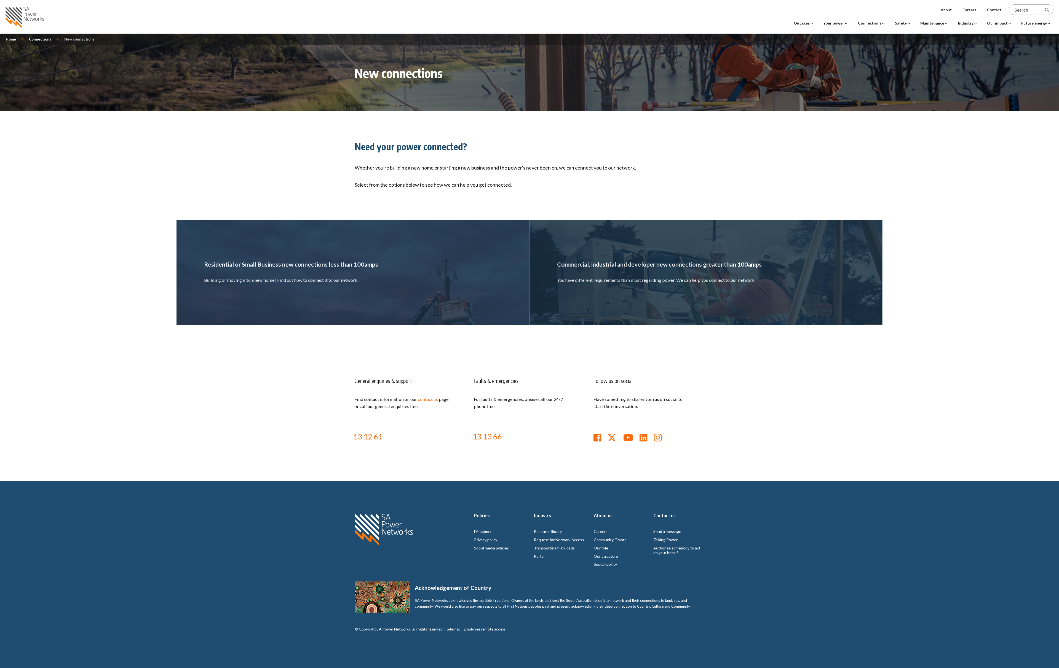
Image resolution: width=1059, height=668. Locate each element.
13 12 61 (368, 436)
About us (603, 515)
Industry (543, 515)
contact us (428, 399)
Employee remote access (485, 629)
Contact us (664, 515)
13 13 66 (487, 436)
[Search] (1047, 10)
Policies (482, 515)
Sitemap (454, 629)
